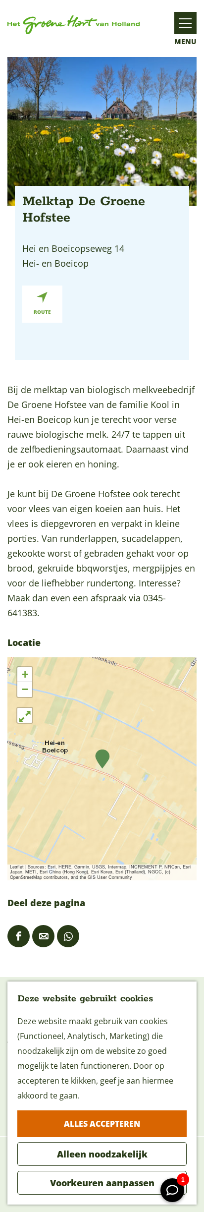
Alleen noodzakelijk (102, 1154)
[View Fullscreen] (24, 715)
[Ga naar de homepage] (73, 24)
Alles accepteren (102, 1123)
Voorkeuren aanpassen (102, 1183)
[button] (102, 759)
